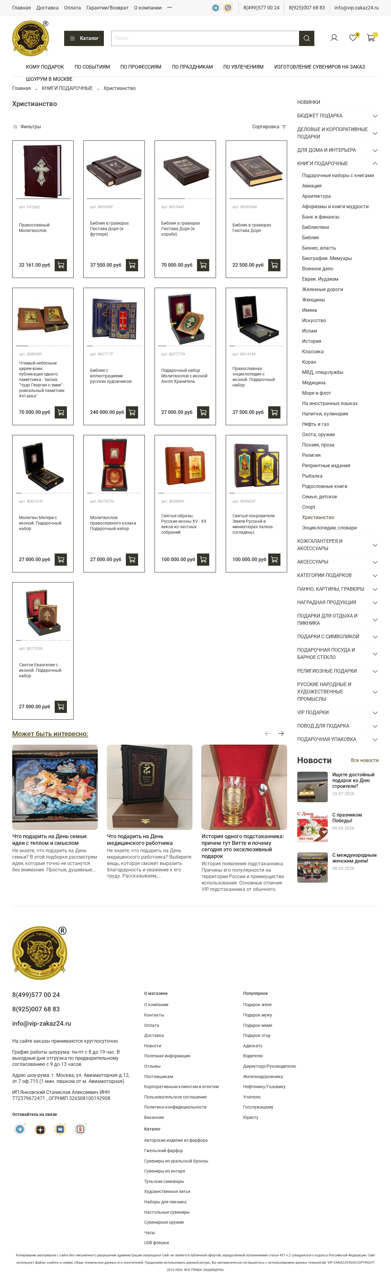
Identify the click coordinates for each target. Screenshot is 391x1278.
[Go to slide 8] (138, 343)
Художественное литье (167, 1191)
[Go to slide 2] (199, 196)
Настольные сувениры (167, 1212)
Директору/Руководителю (269, 1066)
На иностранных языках (330, 403)
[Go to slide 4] (64, 343)
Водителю (253, 1056)
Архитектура (316, 196)
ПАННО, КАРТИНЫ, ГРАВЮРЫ (330, 589)
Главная (21, 8)
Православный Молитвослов (34, 227)
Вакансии (154, 1117)
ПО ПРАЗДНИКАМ (192, 67)
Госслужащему (258, 1107)
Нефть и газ (315, 424)
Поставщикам (158, 1076)
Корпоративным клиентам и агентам (181, 1086)
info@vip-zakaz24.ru (356, 8)
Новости (152, 1045)
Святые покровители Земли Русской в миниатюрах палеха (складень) (253, 524)
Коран (309, 362)
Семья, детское (319, 497)
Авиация (312, 186)
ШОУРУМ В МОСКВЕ (49, 79)
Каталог (89, 38)
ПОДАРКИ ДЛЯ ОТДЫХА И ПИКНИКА (327, 619)
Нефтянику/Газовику (264, 1086)
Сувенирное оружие (164, 1222)
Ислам (309, 331)
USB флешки (156, 1242)
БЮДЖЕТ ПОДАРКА (319, 116)
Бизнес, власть (319, 248)
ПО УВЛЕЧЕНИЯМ (243, 67)
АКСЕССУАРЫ (312, 562)
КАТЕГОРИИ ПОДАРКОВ (324, 575)
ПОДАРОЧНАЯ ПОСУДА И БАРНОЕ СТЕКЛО (326, 653)
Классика (313, 351)
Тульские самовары (164, 1181)
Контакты (154, 1015)
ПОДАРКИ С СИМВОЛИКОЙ (328, 636)
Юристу (250, 1117)
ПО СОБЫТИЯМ (92, 67)
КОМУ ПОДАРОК (45, 67)
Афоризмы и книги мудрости (335, 206)
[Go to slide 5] (117, 343)
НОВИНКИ (308, 102)
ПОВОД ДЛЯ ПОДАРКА (323, 726)
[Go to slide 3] (50, 343)
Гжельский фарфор (163, 1150)
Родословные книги (324, 486)
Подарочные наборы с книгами (338, 175)
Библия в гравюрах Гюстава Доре (251, 227)
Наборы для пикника (165, 1202)
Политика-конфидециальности (175, 1107)
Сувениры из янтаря (164, 1171)
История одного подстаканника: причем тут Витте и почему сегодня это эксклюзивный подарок (243, 846)
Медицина (314, 383)
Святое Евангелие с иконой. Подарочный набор (40, 670)
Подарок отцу (257, 1035)
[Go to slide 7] (132, 343)
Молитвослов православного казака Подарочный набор (113, 523)
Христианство (318, 517)
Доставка (47, 8)
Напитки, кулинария (325, 414)
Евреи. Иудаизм (320, 279)
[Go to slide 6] (124, 343)
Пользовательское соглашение (175, 1097)
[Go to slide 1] (42, 196)
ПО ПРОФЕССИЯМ (140, 67)
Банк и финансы (320, 217)
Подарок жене (257, 1004)
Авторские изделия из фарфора (176, 1140)
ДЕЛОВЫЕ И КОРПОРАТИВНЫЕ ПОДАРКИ (332, 133)
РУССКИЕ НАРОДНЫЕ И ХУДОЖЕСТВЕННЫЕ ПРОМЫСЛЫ (324, 692)
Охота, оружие (318, 434)
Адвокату (252, 1045)
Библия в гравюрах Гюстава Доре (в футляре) (109, 229)
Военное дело (317, 269)
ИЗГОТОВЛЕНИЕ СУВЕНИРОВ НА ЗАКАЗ (319, 67)
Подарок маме (257, 1025)
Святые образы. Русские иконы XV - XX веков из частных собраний (183, 524)
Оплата (72, 8)
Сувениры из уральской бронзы (176, 1161)
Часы (149, 1232)
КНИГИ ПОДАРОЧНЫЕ (67, 88)
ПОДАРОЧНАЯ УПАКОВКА (326, 739)
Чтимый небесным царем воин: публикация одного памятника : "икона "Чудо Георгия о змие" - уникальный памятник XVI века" (42, 380)
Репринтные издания (326, 465)
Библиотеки (315, 227)
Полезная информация (167, 1056)
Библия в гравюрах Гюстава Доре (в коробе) (180, 229)
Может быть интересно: (50, 734)
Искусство (314, 320)
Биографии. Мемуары (327, 258)
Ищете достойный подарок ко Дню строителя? (353, 780)
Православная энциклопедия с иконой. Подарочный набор (253, 377)
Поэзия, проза (318, 445)
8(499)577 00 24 (261, 8)
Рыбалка (312, 476)
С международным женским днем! (354, 858)
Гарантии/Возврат (107, 8)
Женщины (313, 300)
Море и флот (316, 393)
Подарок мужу (257, 1015)
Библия (310, 237)
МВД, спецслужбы (322, 372)
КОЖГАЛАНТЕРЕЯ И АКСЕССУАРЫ (319, 544)
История (311, 341)
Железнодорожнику (263, 1076)
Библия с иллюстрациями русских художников (111, 376)
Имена (309, 310)
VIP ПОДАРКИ (313, 712)
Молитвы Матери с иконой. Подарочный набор (40, 523)
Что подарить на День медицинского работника (140, 839)
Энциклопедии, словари (329, 528)
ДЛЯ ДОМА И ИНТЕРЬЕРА (326, 150)
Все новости (365, 760)
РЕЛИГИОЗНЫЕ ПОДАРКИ (327, 671)
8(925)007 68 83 (307, 8)
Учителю (252, 1097)
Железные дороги (322, 289)
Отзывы (152, 1066)
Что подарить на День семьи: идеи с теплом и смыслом (50, 839)
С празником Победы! (347, 818)
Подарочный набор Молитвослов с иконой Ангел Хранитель (184, 376)
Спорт (309, 507)
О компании (148, 8)
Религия (311, 455)
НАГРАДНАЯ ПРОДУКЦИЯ (326, 602)
